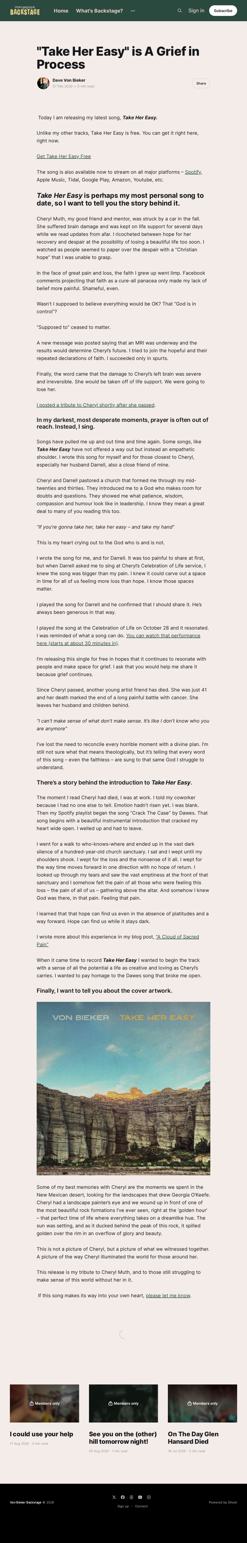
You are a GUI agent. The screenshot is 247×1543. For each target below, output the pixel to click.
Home (61, 11)
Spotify (193, 172)
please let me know (168, 1295)
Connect (141, 1506)
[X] (114, 1497)
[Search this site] (180, 10)
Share (201, 83)
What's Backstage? (99, 11)
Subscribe (223, 10)
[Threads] (131, 1497)
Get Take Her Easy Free (64, 156)
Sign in (196, 10)
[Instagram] (149, 1497)
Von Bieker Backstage (25, 1502)
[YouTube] (140, 1497)
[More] (133, 10)
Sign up (123, 1506)
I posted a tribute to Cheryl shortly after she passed (95, 405)
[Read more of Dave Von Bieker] (43, 83)
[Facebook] (123, 1497)
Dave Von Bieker (69, 80)
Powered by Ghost (223, 1502)
